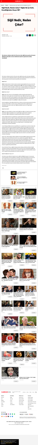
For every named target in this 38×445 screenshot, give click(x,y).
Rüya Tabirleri (21, 403)
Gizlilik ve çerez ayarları (12, 424)
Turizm (11, 401)
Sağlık (11, 397)
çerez (2, 441)
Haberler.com (21, 395)
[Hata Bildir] (17, 424)
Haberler (2, 395)
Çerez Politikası (30, 400)
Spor (2, 398)
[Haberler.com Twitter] (6, 414)
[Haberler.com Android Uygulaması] (26, 414)
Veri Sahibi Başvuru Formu (32, 403)
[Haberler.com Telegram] (10, 416)
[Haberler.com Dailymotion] (12, 416)
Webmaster (29, 404)
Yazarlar (11, 403)
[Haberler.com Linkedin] (10, 414)
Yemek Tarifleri (21, 404)
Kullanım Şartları (30, 397)
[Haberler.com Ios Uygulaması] (22, 414)
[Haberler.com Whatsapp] (12, 414)
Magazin (6, 5)
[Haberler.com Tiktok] (8, 416)
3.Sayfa (2, 404)
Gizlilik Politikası (30, 398)
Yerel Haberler (12, 404)
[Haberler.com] (6, 392)
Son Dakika (3, 401)
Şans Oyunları (21, 401)
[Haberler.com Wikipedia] (4, 416)
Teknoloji (11, 398)
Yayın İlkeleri (36, 392)
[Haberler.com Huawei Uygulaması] (31, 414)
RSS (28, 407)
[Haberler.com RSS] (2, 416)
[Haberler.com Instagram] (8, 414)
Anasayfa (2, 5)
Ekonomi (2, 397)
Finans (11, 400)
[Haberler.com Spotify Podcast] (14, 414)
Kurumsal (29, 395)
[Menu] (1, 1)
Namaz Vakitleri (21, 398)
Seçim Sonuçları (21, 400)
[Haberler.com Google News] (2, 414)
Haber (15, 422)
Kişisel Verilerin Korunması (32, 401)
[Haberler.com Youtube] (6, 416)
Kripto (2, 403)
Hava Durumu (21, 397)
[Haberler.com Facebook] (4, 414)
